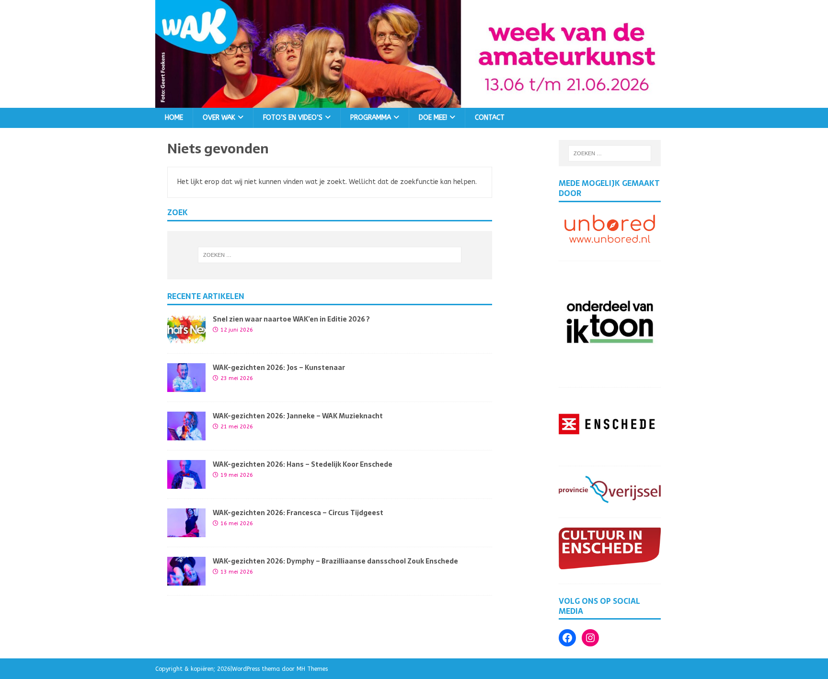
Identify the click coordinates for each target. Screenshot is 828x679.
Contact (490, 118)
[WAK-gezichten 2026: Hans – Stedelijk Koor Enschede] (186, 483)
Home (174, 118)
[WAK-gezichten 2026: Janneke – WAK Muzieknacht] (186, 435)
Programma (370, 118)
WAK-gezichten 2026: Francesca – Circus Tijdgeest (298, 512)
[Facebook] (567, 637)
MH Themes (312, 669)
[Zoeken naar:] (330, 255)
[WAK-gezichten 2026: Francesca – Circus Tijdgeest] (186, 532)
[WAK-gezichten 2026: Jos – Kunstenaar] (186, 386)
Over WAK (219, 118)
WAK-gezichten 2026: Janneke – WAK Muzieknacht (298, 416)
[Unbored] (610, 241)
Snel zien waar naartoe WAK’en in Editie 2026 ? (291, 319)
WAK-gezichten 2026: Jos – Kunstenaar (279, 367)
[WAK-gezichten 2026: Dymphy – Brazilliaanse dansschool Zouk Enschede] (186, 580)
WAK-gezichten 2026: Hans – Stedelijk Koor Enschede (302, 464)
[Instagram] (590, 637)
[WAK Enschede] (414, 102)
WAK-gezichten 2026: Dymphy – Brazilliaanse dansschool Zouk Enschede (335, 561)
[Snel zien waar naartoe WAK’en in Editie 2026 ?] (186, 338)
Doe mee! (433, 118)
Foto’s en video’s (292, 118)
